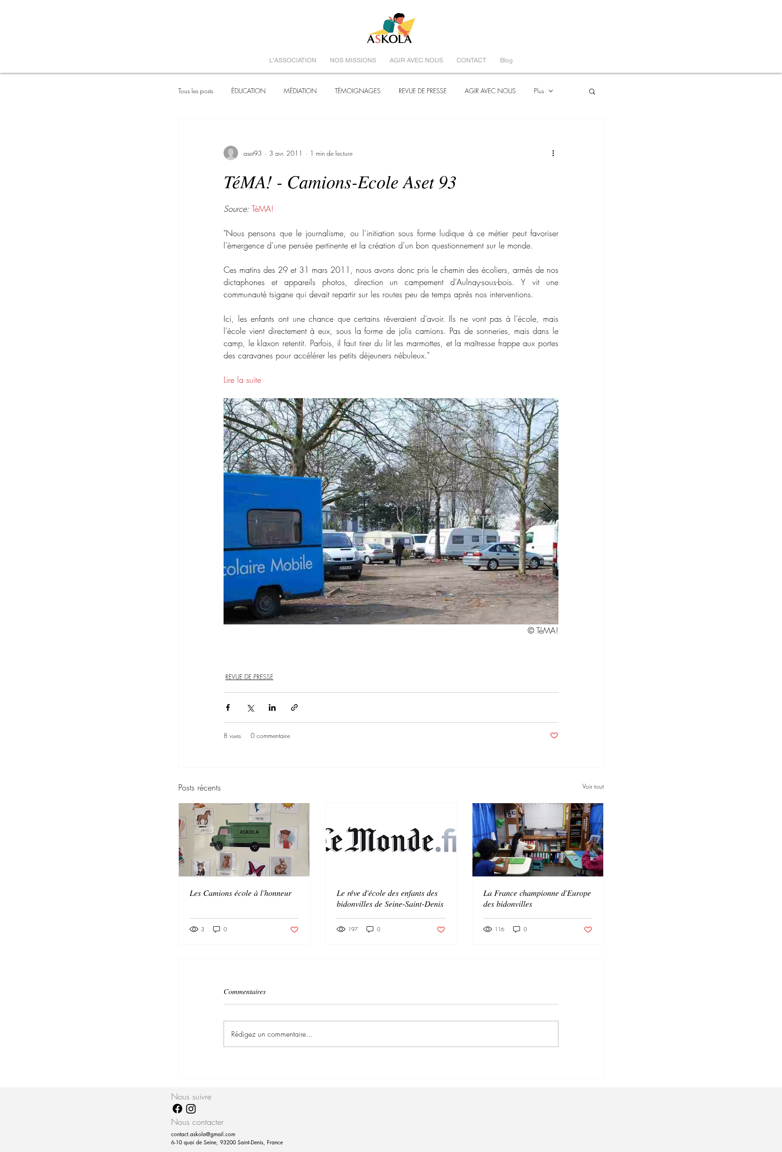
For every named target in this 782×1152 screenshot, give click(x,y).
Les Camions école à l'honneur (240, 892)
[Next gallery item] (548, 511)
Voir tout (593, 786)
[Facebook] (177, 1108)
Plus (539, 90)
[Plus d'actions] (553, 153)
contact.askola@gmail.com (203, 1134)
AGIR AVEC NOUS (490, 90)
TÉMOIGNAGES (358, 90)
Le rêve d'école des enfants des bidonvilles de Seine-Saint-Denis (390, 898)
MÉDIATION (300, 90)
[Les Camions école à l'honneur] (244, 839)
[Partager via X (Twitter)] (250, 707)
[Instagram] (191, 1108)
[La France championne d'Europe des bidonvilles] (537, 839)
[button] (592, 91)
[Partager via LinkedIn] (272, 707)
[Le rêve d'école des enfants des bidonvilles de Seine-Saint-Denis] (391, 839)
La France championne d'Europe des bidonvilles (537, 898)
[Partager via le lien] (294, 707)
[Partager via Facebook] (228, 707)
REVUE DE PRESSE (423, 90)
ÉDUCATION (248, 90)
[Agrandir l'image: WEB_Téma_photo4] (391, 511)
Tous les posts (195, 90)
